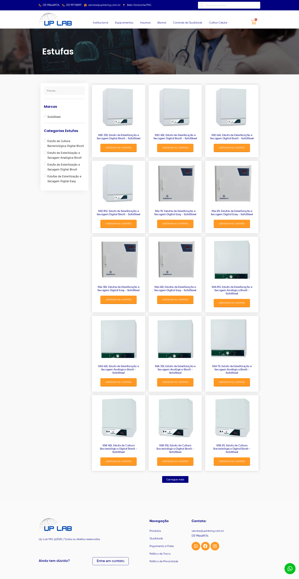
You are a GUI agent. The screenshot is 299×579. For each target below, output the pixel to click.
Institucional (100, 22)
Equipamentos (124, 22)
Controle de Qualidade (187, 22)
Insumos (145, 22)
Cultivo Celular (218, 22)
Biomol (161, 22)
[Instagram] (215, 546)
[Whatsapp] (196, 546)
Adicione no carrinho (119, 147)
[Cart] (253, 22)
